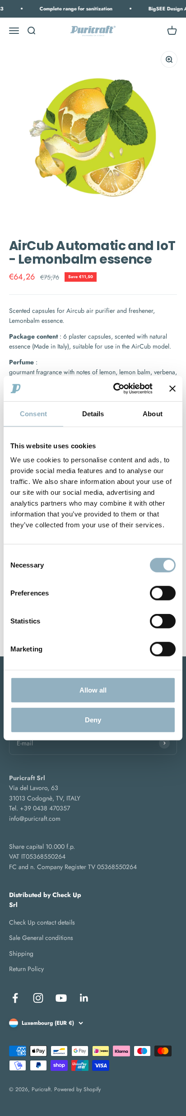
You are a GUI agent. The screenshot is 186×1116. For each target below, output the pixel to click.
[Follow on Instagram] (38, 998)
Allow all (93, 690)
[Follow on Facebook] (15, 998)
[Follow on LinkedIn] (84, 998)
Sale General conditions (41, 937)
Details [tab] (93, 413)
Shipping (21, 953)
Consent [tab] (33, 413)
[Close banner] (172, 389)
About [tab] (153, 413)
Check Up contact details (42, 922)
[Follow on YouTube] (61, 998)
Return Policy (26, 968)
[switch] (163, 593)
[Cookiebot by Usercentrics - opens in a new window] (115, 389)
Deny (93, 719)
